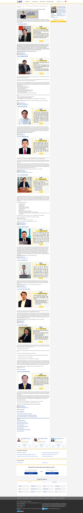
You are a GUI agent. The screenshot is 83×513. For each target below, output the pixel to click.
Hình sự (44, 486)
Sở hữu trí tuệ (57, 486)
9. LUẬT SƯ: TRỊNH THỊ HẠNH (22, 325)
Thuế (56, 491)
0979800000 (41, 444)
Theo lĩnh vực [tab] (30, 482)
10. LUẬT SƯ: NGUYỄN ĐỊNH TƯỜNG (23, 371)
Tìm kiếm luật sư (52, 473)
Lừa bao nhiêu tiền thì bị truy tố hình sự (22, 426)
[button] (63, 1)
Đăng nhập (59, 1)
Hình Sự (24, 6)
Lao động (44, 491)
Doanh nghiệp (33, 486)
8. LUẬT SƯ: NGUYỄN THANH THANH (23, 289)
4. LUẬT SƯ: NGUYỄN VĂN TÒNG (23, 136)
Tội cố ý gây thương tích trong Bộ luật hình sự (23, 429)
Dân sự (20, 488)
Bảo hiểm (20, 486)
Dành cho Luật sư (39, 498)
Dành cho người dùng (33, 498)
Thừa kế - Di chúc (57, 488)
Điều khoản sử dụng (25, 498)
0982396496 (24, 444)
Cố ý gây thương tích (20, 462)
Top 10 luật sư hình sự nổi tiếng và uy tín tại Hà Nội (24, 413)
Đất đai (20, 491)
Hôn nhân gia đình (45, 488)
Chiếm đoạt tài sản (45, 462)
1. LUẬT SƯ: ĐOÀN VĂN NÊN (22, 24)
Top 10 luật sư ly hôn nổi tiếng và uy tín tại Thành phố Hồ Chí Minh (26, 415)
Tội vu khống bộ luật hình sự (21, 420)
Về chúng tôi (19, 498)
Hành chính (32, 491)
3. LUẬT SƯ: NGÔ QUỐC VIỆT (22, 106)
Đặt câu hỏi (31, 473)
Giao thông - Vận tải (34, 488)
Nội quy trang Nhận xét (54, 498)
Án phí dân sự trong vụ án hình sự (22, 422)
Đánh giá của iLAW (61, 498)
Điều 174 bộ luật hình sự (20, 411)
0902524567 (58, 444)
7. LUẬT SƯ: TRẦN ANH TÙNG (22, 260)
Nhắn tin (19, 446)
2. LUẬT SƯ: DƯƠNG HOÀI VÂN (22, 56)
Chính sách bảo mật (47, 498)
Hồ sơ (30, 446)
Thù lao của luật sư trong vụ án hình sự (22, 423)
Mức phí (24, 446)
